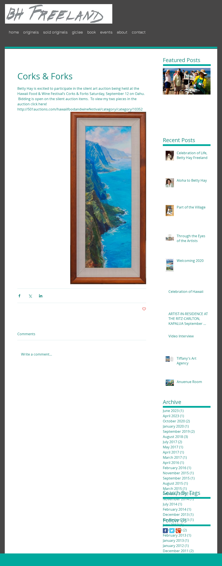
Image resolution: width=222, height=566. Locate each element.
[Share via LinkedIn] (41, 296)
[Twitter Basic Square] (171, 530)
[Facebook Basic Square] (165, 530)
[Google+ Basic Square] (178, 530)
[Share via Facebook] (19, 296)
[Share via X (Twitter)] (30, 296)
